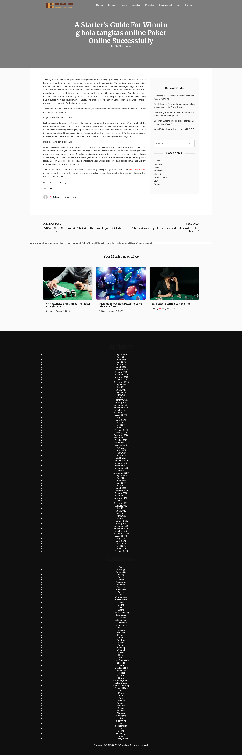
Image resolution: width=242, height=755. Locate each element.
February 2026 (121, 369)
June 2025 (121, 390)
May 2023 (121, 453)
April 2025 (121, 395)
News (121, 678)
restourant (121, 705)
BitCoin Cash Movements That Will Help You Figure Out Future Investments (85, 230)
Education (135, 5)
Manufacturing (121, 668)
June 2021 (121, 511)
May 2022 (121, 483)
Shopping (121, 713)
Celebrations (121, 597)
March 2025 (121, 397)
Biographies (121, 582)
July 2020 (121, 538)
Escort (121, 627)
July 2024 (121, 417)
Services (121, 710)
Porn (121, 698)
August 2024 (121, 415)
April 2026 (121, 364)
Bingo (121, 579)
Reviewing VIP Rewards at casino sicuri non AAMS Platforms (174, 97)
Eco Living (121, 615)
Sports (121, 731)
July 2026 (121, 357)
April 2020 (121, 546)
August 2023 (121, 445)
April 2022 (121, 485)
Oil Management (121, 680)
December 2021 (121, 495)
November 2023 (121, 437)
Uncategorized (121, 738)
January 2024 (121, 432)
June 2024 (121, 420)
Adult (121, 567)
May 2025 (121, 392)
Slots (121, 723)
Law (178, 5)
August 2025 (121, 385)
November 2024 (121, 407)
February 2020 (121, 551)
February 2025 (121, 400)
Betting (63, 183)
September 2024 (121, 412)
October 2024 (121, 410)
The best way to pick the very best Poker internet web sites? (165, 230)
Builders (121, 584)
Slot (121, 718)
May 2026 (121, 362)
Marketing (149, 5)
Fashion (121, 632)
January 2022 (121, 493)
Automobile (121, 572)
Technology (121, 733)
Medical (121, 673)
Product (188, 5)
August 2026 (121, 354)
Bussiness (121, 589)
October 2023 (121, 440)
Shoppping (121, 716)
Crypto (121, 605)
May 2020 (121, 543)
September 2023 (121, 443)
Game (121, 642)
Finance (121, 635)
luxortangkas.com (137, 169)
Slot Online (121, 721)
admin (128, 46)
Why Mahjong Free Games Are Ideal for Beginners (67, 305)
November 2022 (121, 468)
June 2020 (121, 541)
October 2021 (121, 501)
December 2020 (121, 526)
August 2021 (121, 506)
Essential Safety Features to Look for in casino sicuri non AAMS (174, 122)
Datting (121, 610)
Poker (121, 693)
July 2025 (121, 387)
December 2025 (121, 374)
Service (121, 708)
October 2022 (121, 470)
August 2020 (121, 536)
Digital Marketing (121, 612)
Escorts (121, 630)
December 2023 (121, 435)
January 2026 (121, 372)
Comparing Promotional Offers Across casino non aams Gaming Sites (174, 114)
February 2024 (121, 430)
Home (121, 655)
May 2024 (121, 422)
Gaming (121, 647)
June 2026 (121, 359)
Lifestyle (121, 663)
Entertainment (165, 5)
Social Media (121, 726)
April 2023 (121, 455)
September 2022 (121, 473)
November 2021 (121, 498)
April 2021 (121, 516)
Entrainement (121, 622)
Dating (121, 607)
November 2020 (121, 528)
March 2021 (121, 518)
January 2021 (121, 523)
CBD (121, 594)
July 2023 (121, 448)
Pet (121, 690)
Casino (99, 5)
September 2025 (121, 382)
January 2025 (121, 402)
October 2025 (121, 379)
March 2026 (121, 367)
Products (121, 703)
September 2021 (121, 503)
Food (121, 637)
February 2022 (121, 490)
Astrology (121, 569)
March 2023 (121, 458)
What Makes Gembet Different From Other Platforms (120, 305)
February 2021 (121, 521)
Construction (121, 600)
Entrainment (121, 625)
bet (51, 188)
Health (124, 5)
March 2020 (121, 548)
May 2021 (121, 513)
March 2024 (121, 427)
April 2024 (121, 425)
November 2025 (121, 377)
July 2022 (121, 478)
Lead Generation (121, 660)
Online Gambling (121, 685)
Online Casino (121, 683)
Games (121, 645)
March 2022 (121, 488)
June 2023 (121, 450)
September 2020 (121, 533)
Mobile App (121, 675)
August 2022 (121, 475)
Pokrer (121, 695)
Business (111, 5)
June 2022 (121, 480)
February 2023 (121, 460)
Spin (121, 728)
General (121, 650)
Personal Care (121, 688)
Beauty (121, 574)
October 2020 (121, 531)
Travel (121, 736)
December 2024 (121, 405)
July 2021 (121, 508)
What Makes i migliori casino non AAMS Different (174, 131)
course (121, 602)
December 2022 (121, 465)
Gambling (121, 640)
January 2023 (121, 463)
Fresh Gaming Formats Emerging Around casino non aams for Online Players (174, 105)
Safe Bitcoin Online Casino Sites (171, 303)
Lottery (121, 665)
